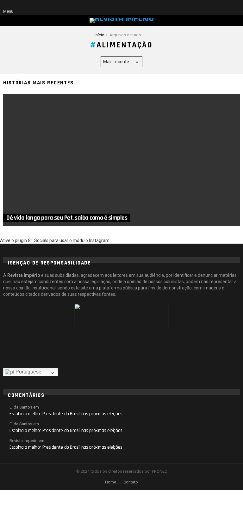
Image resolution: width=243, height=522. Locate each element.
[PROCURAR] (225, 7)
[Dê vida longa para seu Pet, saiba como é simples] (121, 160)
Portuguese (27, 371)
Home (110, 482)
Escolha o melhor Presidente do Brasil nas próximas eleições (65, 414)
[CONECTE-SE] (236, 7)
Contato (130, 482)
